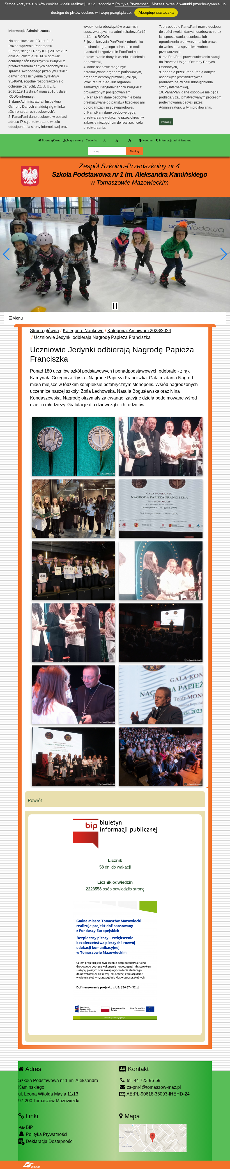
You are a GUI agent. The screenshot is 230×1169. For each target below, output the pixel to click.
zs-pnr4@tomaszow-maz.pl (153, 1087)
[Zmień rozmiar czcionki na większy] (117, 140)
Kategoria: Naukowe (83, 330)
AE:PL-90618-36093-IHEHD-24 (158, 1094)
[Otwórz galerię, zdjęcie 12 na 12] (161, 756)
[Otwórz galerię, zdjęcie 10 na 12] (161, 694)
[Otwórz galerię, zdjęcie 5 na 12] (73, 570)
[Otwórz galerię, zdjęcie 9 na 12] (73, 694)
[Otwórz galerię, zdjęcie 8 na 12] (161, 632)
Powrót (35, 800)
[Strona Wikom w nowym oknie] (31, 1165)
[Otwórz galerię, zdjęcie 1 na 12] (73, 446)
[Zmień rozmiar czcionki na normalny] (104, 140)
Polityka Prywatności (46, 1134)
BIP (29, 1127)
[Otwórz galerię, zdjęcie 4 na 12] (161, 508)
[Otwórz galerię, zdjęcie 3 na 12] (73, 508)
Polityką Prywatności (132, 4)
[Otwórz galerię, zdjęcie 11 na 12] (73, 756)
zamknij (166, 121)
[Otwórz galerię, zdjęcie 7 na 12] (73, 632)
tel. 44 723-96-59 (143, 1080)
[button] (6, 254)
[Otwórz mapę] (153, 1137)
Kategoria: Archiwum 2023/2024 (139, 330)
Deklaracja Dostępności (49, 1141)
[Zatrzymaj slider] (115, 306)
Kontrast (147, 140)
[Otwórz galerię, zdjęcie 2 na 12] (161, 446)
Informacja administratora (175, 140)
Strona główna (51, 140)
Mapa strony (74, 140)
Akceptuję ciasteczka (156, 12)
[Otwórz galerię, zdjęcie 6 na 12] (161, 570)
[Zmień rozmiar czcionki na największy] (129, 140)
